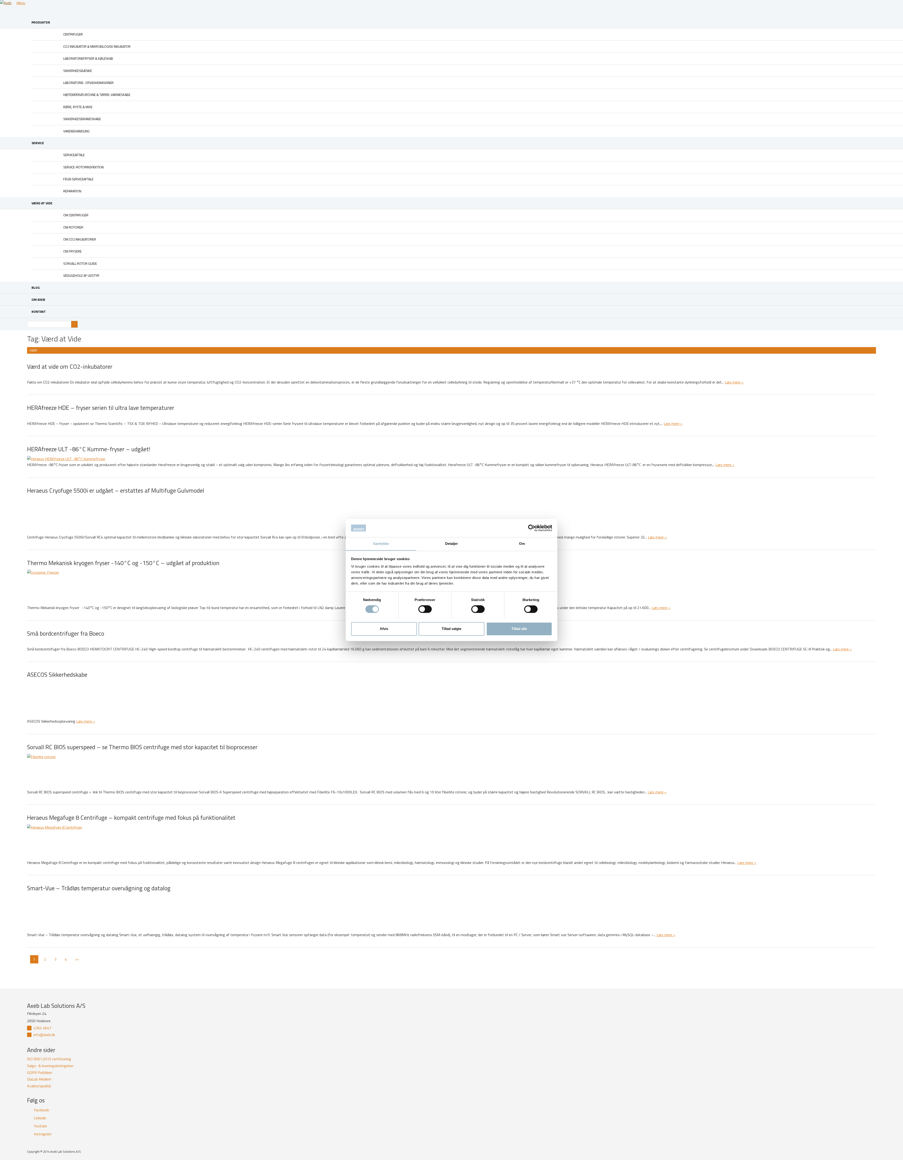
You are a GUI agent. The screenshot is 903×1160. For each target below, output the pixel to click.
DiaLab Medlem (39, 1079)
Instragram (42, 1134)
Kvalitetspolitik (39, 1086)
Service (38, 142)
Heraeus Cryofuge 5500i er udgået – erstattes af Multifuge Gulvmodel (115, 490)
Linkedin (40, 1118)
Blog (36, 287)
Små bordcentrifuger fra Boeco (65, 633)
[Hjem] (8, 3)
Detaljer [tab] (451, 544)
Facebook (41, 1110)
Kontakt (39, 311)
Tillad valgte (451, 629)
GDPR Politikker (39, 1072)
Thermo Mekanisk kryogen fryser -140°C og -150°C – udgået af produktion (123, 562)
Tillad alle (519, 629)
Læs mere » (734, 382)
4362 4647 (42, 1028)
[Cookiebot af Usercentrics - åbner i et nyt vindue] (531, 527)
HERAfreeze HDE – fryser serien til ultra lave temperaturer (101, 407)
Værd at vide (42, 203)
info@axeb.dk (44, 1034)
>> (77, 959)
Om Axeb (38, 299)
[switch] (425, 609)
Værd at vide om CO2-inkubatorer (69, 366)
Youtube (40, 1126)
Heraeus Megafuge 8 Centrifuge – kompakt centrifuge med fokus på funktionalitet (131, 817)
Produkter (41, 22)
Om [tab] (522, 544)
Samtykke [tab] (381, 544)
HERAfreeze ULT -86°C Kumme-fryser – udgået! (88, 449)
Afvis (384, 629)
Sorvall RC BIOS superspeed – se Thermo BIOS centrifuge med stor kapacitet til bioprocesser (142, 747)
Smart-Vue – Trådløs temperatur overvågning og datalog (98, 888)
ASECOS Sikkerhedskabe (57, 674)
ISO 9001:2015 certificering (49, 1059)
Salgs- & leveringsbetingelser (50, 1066)
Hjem (33, 350)
